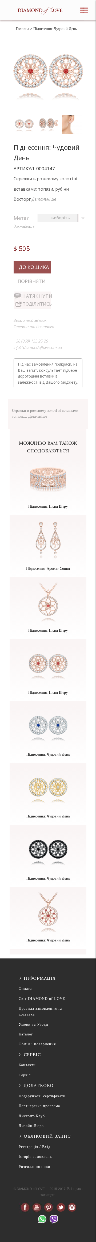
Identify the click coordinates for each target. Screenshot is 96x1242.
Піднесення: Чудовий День (48, 754)
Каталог (26, 1034)
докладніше (24, 226)
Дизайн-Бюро (31, 1126)
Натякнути (36, 296)
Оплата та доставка (34, 326)
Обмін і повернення (37, 1044)
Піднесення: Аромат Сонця (48, 569)
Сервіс (25, 1075)
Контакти (27, 1065)
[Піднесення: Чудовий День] (25, 116)
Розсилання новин (36, 1167)
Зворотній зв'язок (30, 320)
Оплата (25, 989)
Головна (22, 29)
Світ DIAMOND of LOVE (42, 999)
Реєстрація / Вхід (34, 1147)
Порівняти (32, 281)
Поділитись (36, 304)
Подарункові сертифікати (42, 1096)
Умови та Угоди (33, 1024)
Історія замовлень (35, 1157)
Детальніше (44, 199)
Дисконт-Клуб (32, 1116)
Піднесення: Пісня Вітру (48, 506)
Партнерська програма (39, 1106)
